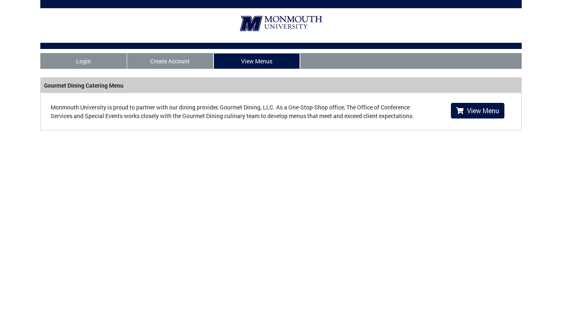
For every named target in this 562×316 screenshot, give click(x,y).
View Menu (481, 110)
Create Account (170, 61)
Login (83, 61)
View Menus (256, 61)
